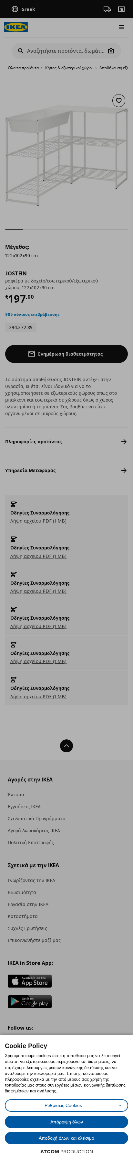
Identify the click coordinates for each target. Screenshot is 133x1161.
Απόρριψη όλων (66, 1121)
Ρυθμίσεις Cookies (63, 1105)
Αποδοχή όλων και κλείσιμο (66, 1138)
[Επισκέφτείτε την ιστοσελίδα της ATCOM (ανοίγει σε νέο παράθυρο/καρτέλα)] (66, 1151)
